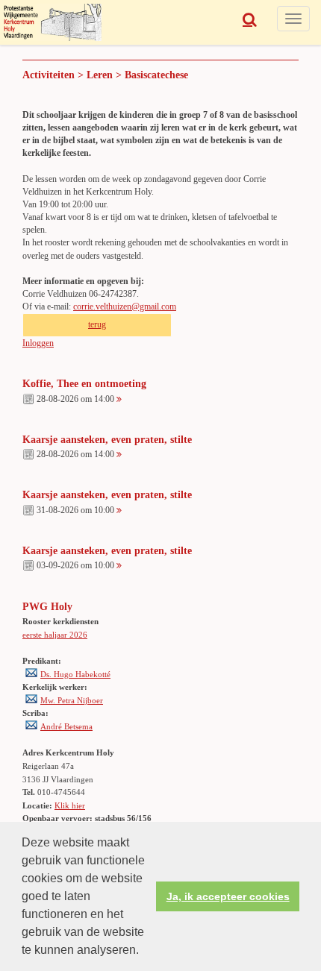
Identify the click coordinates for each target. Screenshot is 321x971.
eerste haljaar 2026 (54, 634)
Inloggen (38, 343)
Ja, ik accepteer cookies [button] (228, 896)
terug (97, 324)
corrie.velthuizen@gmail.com (124, 306)
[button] (144, 951)
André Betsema (66, 726)
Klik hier (69, 805)
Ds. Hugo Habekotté (75, 674)
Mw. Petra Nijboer (71, 700)
